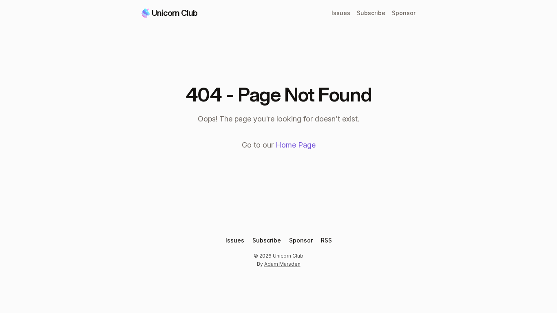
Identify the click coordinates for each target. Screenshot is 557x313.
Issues (341, 12)
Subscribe (371, 12)
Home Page (296, 145)
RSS (326, 240)
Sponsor (404, 12)
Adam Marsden (282, 264)
